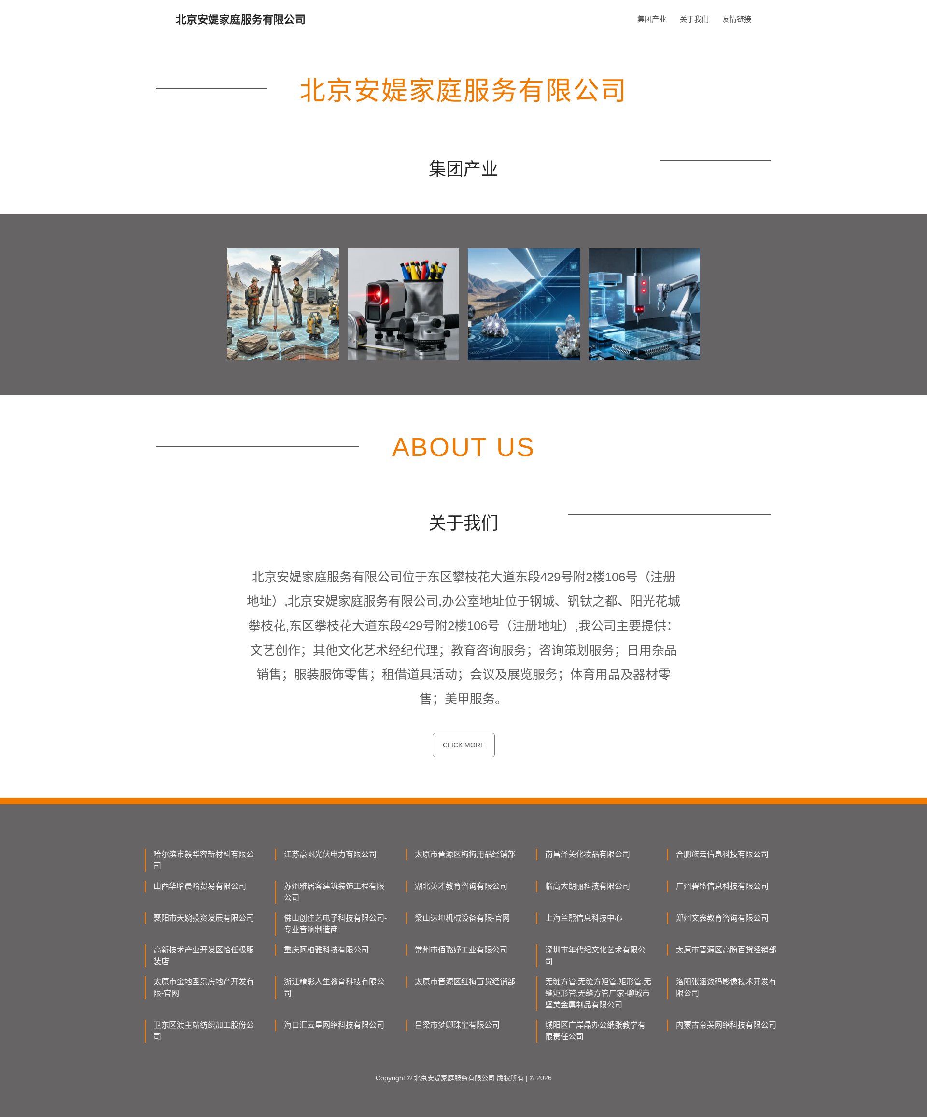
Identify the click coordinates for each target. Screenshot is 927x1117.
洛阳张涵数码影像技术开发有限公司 (726, 987)
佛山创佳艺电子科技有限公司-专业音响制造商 (335, 924)
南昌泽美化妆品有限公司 (587, 854)
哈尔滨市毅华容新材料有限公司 (204, 860)
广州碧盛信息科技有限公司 (722, 886)
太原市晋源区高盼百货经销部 (726, 950)
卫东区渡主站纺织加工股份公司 (204, 1031)
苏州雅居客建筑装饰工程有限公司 (334, 892)
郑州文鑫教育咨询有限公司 (722, 918)
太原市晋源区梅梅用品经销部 (465, 854)
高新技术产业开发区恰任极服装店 (204, 955)
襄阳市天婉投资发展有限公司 (204, 918)
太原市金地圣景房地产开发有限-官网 (204, 987)
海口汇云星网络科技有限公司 (334, 1025)
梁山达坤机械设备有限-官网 (462, 918)
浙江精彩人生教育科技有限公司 (334, 987)
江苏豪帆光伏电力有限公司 (330, 854)
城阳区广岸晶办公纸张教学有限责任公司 (595, 1031)
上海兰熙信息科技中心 (583, 918)
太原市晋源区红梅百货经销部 (465, 982)
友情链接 (736, 19)
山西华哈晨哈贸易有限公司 (200, 886)
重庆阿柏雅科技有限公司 (326, 950)
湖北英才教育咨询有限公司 (461, 886)
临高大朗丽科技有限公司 (587, 886)
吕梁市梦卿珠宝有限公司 (457, 1025)
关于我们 (694, 19)
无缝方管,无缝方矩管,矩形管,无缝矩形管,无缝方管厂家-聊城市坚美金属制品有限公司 (598, 993)
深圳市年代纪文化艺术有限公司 (595, 955)
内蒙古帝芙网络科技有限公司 (726, 1025)
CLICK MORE (464, 745)
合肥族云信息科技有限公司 (722, 854)
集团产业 (651, 19)
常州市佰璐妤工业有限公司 (461, 950)
